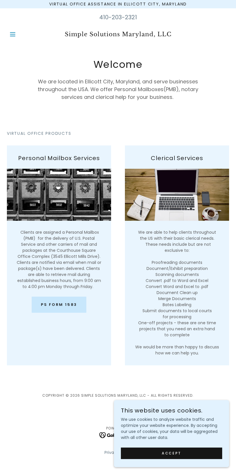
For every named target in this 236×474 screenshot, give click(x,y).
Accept (171, 453)
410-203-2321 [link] (118, 17)
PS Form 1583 (59, 304)
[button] (23, 34)
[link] (118, 35)
